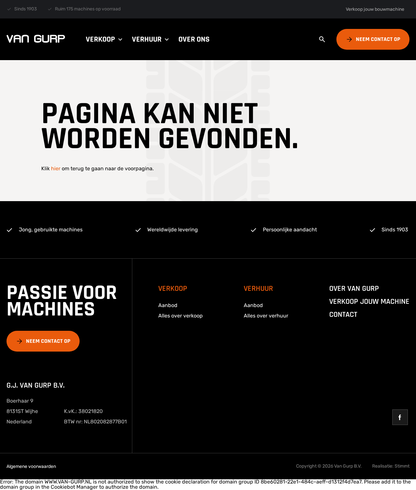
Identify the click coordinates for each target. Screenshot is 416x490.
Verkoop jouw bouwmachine (375, 9)
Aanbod (167, 305)
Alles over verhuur (266, 316)
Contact (343, 314)
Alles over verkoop (180, 316)
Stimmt (402, 466)
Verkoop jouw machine (369, 301)
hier (55, 168)
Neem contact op (378, 39)
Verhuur (147, 39)
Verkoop (100, 39)
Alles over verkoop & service (231, 21)
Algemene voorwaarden (31, 466)
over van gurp (354, 288)
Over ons (194, 39)
